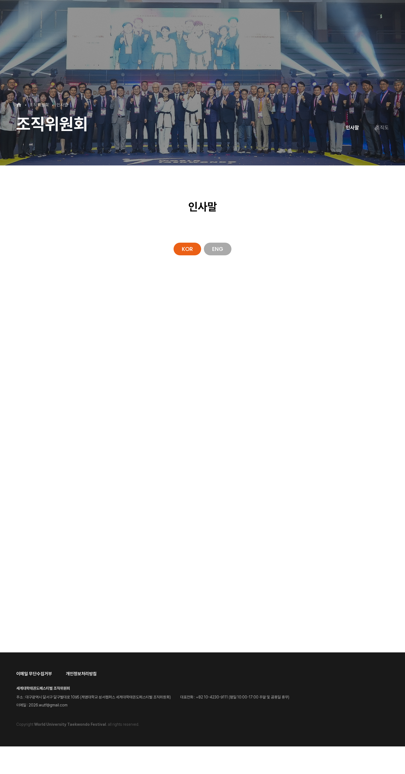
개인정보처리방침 (81, 674)
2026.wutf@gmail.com (48, 705)
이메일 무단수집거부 (34, 674)
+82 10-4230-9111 (212, 697)
